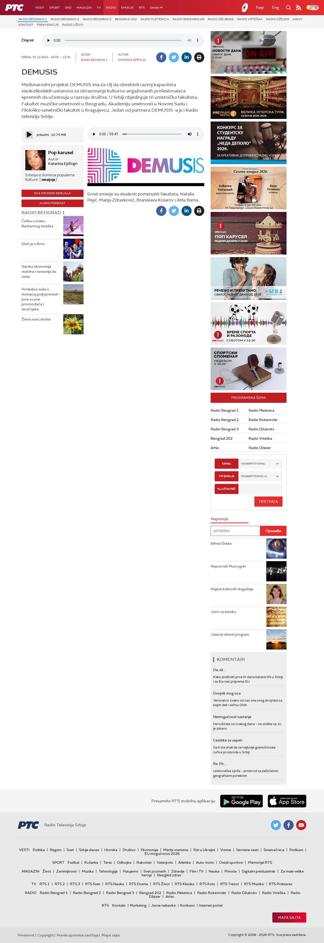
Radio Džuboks (221, 19)
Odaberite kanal (253, 463)
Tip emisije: (226, 476)
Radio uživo (72, 25)
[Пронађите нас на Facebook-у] (289, 825)
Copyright (45, 935)
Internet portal (210, 905)
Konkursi (187, 905)
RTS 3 (75, 884)
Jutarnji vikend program (230, 634)
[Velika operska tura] (249, 97)
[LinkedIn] (186, 57)
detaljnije (48, 180)
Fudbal (73, 862)
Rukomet (144, 862)
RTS (142, 8)
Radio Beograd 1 (32, 19)
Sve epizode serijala (52, 193)
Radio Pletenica (154, 19)
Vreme (225, 850)
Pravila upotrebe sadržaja (77, 935)
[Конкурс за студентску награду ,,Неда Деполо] (249, 142)
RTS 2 (60, 884)
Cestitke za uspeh (227, 740)
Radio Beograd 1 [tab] (43, 213)
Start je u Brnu (33, 243)
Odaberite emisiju (254, 476)
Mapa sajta (289, 917)
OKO (68, 8)
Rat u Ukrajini (204, 850)
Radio (111, 8)
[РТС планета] (245, 7)
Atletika (184, 862)
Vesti (39, 8)
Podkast (296, 850)
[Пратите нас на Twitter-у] (276, 825)
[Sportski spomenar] (249, 369)
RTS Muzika (254, 884)
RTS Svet (92, 884)
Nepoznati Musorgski (228, 566)
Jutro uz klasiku (223, 611)
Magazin (84, 8)
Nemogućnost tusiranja (232, 716)
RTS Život (161, 884)
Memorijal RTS (260, 862)
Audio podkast (52, 203)
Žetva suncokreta (36, 319)
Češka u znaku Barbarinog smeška (37, 223)
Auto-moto (205, 862)
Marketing (138, 905)
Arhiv (298, 19)
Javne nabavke (163, 905)
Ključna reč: (226, 488)
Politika (39, 850)
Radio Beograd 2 (65, 19)
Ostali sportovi (231, 862)
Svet (70, 850)
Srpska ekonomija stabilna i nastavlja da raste (39, 271)
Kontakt (25, 25)
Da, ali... (219, 669)
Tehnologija (108, 871)
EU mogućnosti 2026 (162, 853)
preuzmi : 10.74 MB (51, 135)
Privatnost (26, 935)
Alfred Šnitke (221, 543)
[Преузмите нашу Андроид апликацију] (241, 801)
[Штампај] (199, 57)
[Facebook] (161, 57)
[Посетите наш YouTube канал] (301, 825)
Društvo (129, 850)
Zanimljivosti (66, 871)
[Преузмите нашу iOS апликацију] (287, 801)
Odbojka (124, 862)
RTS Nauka (114, 884)
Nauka (214, 871)
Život (47, 871)
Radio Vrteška (249, 19)
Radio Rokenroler (188, 19)
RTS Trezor (229, 884)
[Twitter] (174, 57)
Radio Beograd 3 (97, 19)
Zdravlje (178, 871)
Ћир (260, 7)
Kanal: (226, 463)
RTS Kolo (207, 884)
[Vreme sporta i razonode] (249, 323)
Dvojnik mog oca (227, 693)
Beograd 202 (126, 19)
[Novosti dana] (249, 52)
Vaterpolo (165, 862)
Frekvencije (48, 25)
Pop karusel (60, 153)
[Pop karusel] (249, 233)
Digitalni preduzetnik (258, 871)
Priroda (231, 871)
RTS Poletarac (281, 884)
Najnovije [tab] (219, 519)
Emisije (127, 8)
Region (56, 850)
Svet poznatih (155, 871)
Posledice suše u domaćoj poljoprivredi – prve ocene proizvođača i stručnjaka (41, 299)
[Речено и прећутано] (249, 278)
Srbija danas (89, 850)
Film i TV (197, 871)
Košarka (91, 862)
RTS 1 (44, 884)
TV (99, 8)
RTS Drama (138, 884)
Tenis (107, 862)
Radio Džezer (277, 19)
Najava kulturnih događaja (232, 589)
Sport (54, 8)
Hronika (110, 850)
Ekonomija (149, 850)
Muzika (88, 871)
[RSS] (299, 7)
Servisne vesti (247, 850)
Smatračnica (274, 850)
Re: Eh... (219, 763)
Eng (275, 7)
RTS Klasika (184, 884)
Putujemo (130, 871)
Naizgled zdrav (169, 875)
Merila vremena (175, 850)
